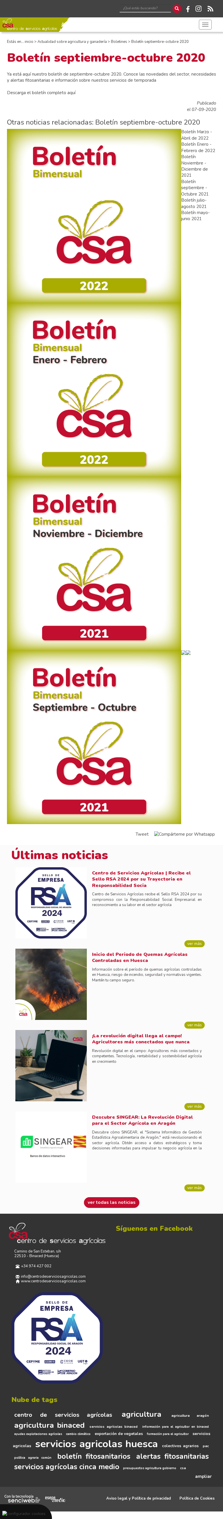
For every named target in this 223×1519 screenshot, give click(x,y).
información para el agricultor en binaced (175, 1427)
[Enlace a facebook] (187, 8)
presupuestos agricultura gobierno (149, 1468)
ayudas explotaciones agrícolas (38, 1434)
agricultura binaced (49, 1425)
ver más (194, 943)
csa (183, 1468)
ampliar (203, 1476)
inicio (29, 41)
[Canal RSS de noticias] (210, 8)
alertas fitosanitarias (172, 1456)
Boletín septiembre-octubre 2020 (160, 41)
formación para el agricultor (168, 1434)
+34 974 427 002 (36, 1266)
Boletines (119, 41)
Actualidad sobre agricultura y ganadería (72, 41)
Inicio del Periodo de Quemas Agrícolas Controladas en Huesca (140, 957)
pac (206, 1446)
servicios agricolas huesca (96, 1444)
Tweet (142, 834)
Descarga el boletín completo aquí (41, 93)
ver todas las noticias (112, 1202)
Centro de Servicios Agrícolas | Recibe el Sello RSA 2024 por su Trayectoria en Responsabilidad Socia (141, 879)
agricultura (141, 1414)
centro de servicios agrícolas (63, 1415)
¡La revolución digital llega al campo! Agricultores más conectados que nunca (141, 1039)
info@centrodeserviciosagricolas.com (53, 1277)
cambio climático (78, 1434)
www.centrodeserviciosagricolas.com (53, 1281)
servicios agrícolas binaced (113, 1426)
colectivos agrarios (180, 1446)
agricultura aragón (190, 1415)
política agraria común (32, 1458)
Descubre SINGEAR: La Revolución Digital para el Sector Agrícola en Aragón (142, 1120)
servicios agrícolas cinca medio (66, 1467)
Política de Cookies (197, 1498)
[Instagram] (198, 8)
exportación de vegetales (119, 1433)
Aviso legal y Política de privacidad (138, 1498)
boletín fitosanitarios (94, 1456)
